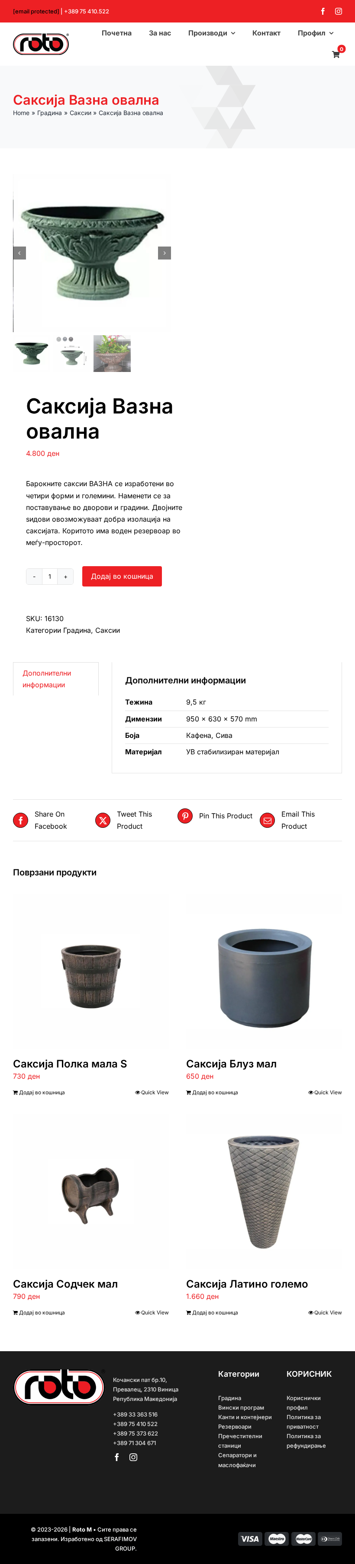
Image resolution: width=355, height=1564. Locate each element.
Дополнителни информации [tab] (47, 679)
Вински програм (241, 1407)
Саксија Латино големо (247, 1284)
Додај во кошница (122, 576)
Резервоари (235, 1426)
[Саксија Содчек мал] (91, 1191)
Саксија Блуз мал (231, 1064)
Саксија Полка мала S (70, 1064)
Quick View (155, 1092)
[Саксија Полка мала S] (91, 971)
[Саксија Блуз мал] (264, 971)
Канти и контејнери (245, 1416)
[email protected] (36, 11)
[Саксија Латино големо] (264, 1191)
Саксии (107, 630)
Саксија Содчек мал (65, 1284)
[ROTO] (41, 36)
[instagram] (338, 11)
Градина (77, 630)
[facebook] (323, 11)
